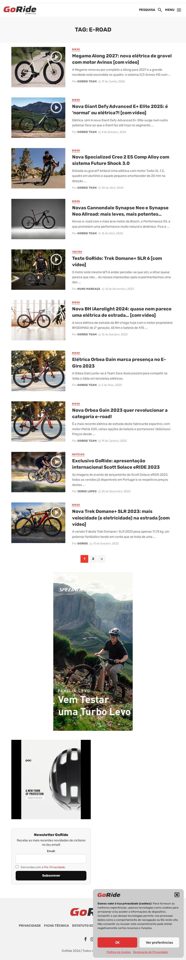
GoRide (82, 543)
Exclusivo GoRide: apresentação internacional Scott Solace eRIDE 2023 (116, 464)
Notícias (78, 454)
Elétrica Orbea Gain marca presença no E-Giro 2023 (119, 362)
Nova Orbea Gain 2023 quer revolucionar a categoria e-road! (120, 413)
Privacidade (30, 926)
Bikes (76, 49)
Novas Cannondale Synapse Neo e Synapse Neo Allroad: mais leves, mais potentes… (120, 211)
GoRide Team (87, 81)
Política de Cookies (119, 952)
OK (117, 943)
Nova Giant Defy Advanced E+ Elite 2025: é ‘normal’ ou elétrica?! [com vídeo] (120, 109)
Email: (51, 851)
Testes (77, 252)
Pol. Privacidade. (55, 867)
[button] (177, 894)
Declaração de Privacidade (150, 952)
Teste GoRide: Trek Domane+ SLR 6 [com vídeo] (117, 261)
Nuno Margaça (88, 288)
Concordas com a (43, 867)
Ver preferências (159, 943)
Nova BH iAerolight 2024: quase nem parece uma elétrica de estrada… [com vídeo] (121, 312)
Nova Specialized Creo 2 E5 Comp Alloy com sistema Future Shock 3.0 (120, 160)
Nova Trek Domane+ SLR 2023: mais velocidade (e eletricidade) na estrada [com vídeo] (121, 518)
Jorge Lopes (87, 491)
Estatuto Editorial (89, 926)
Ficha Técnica (56, 926)
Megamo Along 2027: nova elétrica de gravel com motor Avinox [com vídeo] (122, 59)
